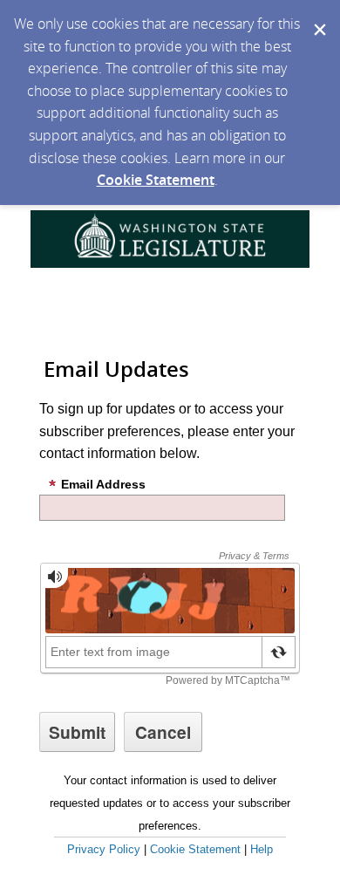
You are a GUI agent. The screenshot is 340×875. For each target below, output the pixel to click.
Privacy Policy (103, 849)
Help (261, 849)
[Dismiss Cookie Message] (318, 16)
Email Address (103, 484)
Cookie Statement (155, 179)
